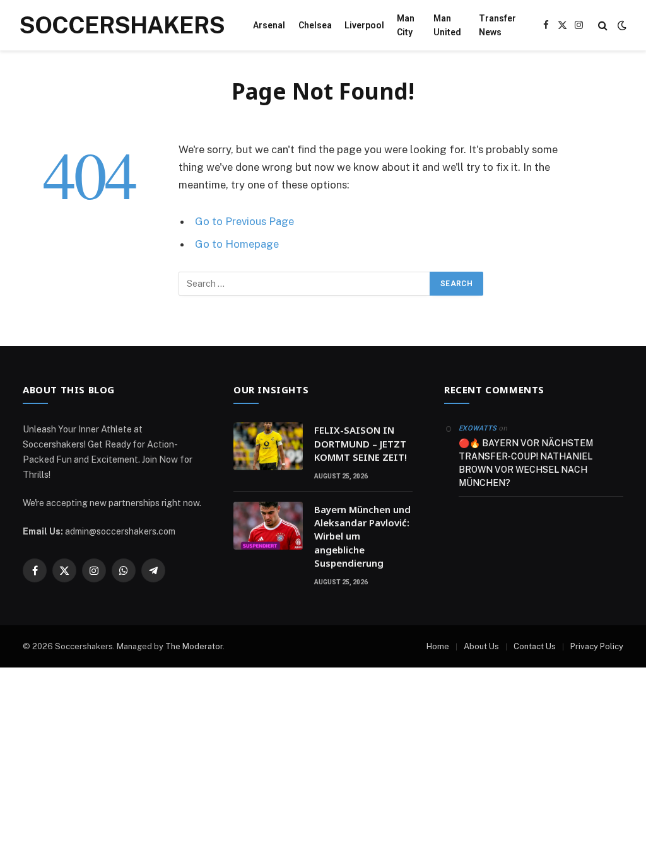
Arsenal (269, 25)
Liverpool (364, 25)
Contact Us (535, 646)
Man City (405, 25)
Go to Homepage (237, 244)
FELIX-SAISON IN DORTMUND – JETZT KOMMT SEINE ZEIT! (360, 443)
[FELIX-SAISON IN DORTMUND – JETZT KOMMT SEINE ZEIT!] (268, 446)
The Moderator (194, 646)
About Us (481, 646)
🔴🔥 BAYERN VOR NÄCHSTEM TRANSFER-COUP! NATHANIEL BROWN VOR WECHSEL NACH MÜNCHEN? (526, 463)
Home (437, 646)
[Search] (603, 25)
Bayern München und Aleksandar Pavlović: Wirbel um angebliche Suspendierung (362, 536)
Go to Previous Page (244, 221)
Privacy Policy (596, 646)
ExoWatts (478, 428)
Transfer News (497, 25)
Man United (447, 25)
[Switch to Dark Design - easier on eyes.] (620, 25)
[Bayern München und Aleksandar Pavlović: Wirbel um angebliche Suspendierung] (268, 526)
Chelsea (315, 25)
